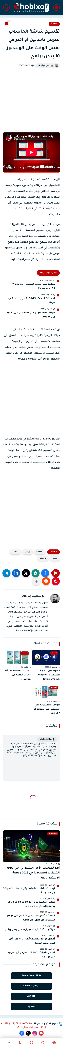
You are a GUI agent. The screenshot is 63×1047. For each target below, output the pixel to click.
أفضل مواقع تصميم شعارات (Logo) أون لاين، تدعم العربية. (32, 941)
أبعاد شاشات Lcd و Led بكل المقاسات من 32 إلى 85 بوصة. (29, 890)
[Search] (42, 1042)
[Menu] (31, 1042)
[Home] (54, 1042)
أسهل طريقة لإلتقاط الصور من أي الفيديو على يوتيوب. (31, 954)
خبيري (31, 1006)
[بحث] (6, 7)
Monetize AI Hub (31, 976)
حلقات (15, 552)
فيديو (54, 558)
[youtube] (41, 1033)
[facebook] (21, 1033)
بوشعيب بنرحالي (45, 66)
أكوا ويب (31, 996)
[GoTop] (9, 1042)
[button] (45, 573)
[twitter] (28, 1033)
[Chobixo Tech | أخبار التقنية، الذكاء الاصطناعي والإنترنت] (31, 7)
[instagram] (34, 1033)
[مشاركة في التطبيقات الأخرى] (36, 581)
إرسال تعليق (47, 739)
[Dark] (20, 1042)
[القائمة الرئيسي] (56, 7)
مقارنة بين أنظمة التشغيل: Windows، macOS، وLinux (33, 286)
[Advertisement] (31, 105)
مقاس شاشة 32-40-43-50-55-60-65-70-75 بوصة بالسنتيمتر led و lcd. (31, 904)
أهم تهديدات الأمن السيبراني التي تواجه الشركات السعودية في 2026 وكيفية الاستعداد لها (33, 873)
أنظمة (54, 24)
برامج (27, 552)
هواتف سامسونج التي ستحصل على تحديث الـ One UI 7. (30, 315)
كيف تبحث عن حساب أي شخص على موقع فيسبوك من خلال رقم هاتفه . (31, 918)
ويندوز (43, 558)
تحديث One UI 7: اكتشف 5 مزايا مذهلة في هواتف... (31, 300)
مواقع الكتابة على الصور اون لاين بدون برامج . (29, 929)
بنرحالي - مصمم (31, 986)
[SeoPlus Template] (61, 1024)
